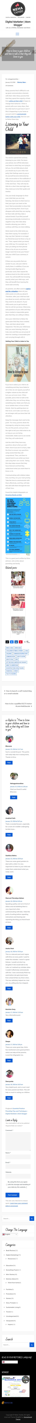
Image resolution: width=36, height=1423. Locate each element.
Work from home (13, 1283)
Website (8, 1172)
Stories (8, 1298)
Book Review (10, 1250)
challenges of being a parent (14, 650)
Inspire (10, 1324)
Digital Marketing (12, 1255)
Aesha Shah (10, 948)
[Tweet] (7, 641)
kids (17, 659)
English (7, 1234)
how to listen (21, 656)
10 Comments (9, 85)
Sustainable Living (12, 1307)
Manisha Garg (10, 1009)
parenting (9, 671)
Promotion (9, 1294)
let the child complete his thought (16, 662)
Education (9, 1265)
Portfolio (9, 1289)
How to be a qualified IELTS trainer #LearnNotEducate (18, 705)
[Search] (32, 1218)
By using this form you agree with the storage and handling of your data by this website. (19, 1184)
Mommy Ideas (21, 82)
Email (8, 1162)
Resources (11, 1259)
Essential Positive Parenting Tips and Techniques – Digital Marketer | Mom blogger (17, 1111)
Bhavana (9, 746)
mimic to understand (12, 665)
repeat (16, 671)
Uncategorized (11, 1316)
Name (8, 1153)
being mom (18, 648)
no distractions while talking (15, 668)
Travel (8, 1312)
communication (10, 656)
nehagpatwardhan (13, 79)
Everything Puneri (12, 1270)
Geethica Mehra (11, 855)
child (26, 650)
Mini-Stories (10, 1274)
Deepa (8, 1041)
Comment (9, 1130)
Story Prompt (10, 1303)
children (8, 653)
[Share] (16, 641)
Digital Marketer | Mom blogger (18, 23)
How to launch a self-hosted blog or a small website (18, 692)
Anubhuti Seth (10, 818)
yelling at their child (15, 101)
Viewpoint (9, 1321)
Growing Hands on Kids (14, 495)
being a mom (9, 648)
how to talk (9, 659)
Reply (9, 763)
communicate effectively (21, 653)
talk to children (11, 673)
